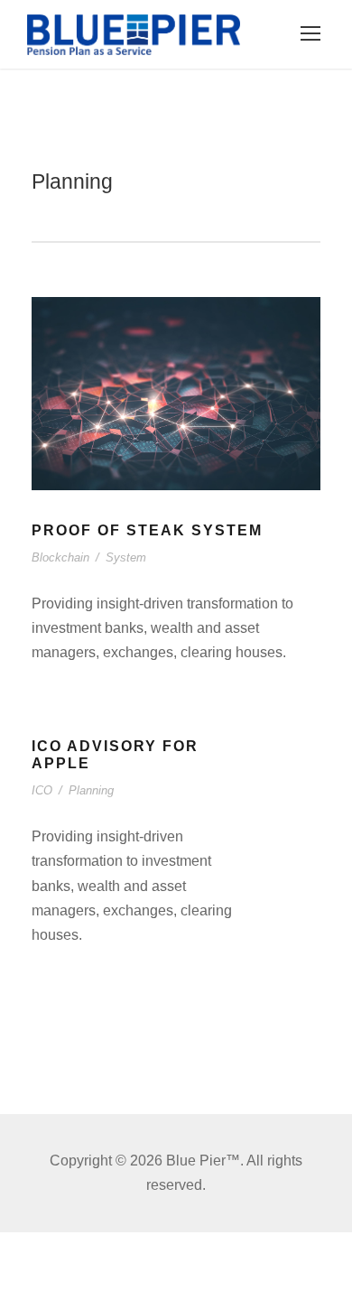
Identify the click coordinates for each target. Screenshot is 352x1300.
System (126, 557)
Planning (91, 790)
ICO (42, 790)
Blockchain (60, 557)
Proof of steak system (147, 530)
